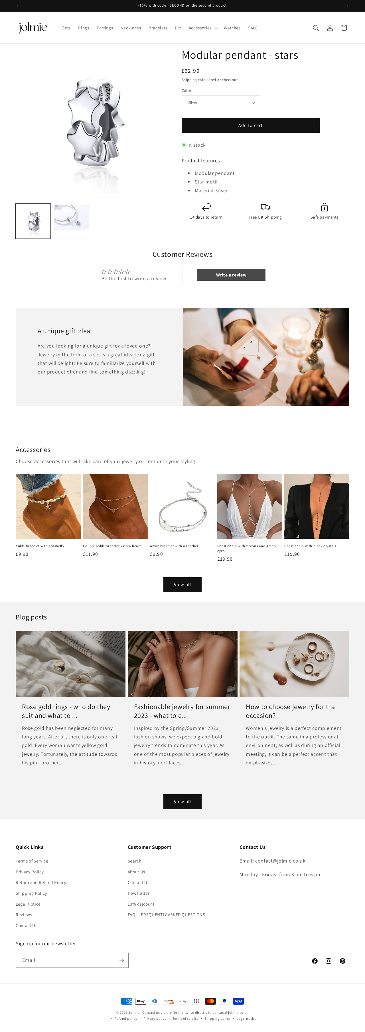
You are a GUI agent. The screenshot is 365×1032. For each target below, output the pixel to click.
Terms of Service (32, 861)
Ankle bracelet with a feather (174, 546)
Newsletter (139, 893)
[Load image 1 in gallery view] (33, 221)
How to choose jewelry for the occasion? (291, 711)
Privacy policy (155, 1018)
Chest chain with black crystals (310, 546)
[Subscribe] (121, 960)
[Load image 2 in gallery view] (71, 221)
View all (182, 584)
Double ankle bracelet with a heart (112, 546)
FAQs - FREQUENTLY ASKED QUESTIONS (166, 914)
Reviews (24, 914)
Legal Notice (28, 904)
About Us (136, 872)
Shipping (189, 79)
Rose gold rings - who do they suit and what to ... (66, 711)
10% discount (141, 904)
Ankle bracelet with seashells (40, 546)
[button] (202, 28)
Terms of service (185, 1018)
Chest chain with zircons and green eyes (246, 548)
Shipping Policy (31, 893)
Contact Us (26, 925)
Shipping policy (218, 1018)
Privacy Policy (30, 872)
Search (134, 861)
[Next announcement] (348, 6)
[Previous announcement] (17, 6)
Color (187, 90)
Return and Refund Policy (41, 882)
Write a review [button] (231, 275)
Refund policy (125, 1018)
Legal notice (247, 1018)
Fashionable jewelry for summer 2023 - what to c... (182, 711)
